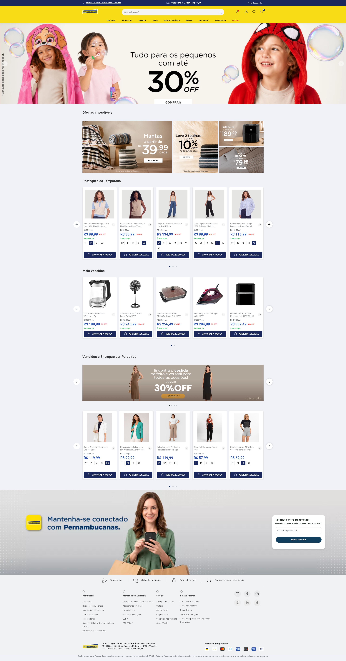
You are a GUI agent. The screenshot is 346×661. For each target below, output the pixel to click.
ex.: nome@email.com (287, 530)
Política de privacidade (190, 602)
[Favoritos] (254, 11)
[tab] (166, 102)
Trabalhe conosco (90, 614)
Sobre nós (87, 602)
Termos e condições (189, 614)
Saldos (235, 20)
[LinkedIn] (247, 602)
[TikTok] (257, 602)
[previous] (76, 224)
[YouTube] (257, 593)
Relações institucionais (92, 606)
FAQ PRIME (128, 623)
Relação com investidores (93, 631)
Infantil (142, 20)
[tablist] (173, 265)
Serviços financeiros (165, 602)
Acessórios (220, 20)
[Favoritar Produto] (113, 224)
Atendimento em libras (132, 606)
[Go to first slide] (341, 63)
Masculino (127, 20)
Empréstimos (162, 614)
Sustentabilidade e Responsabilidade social (98, 625)
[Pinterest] (237, 602)
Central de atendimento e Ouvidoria (138, 602)
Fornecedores (88, 619)
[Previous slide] (5, 63)
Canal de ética (186, 610)
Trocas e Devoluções (132, 614)
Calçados (203, 20)
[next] (269, 224)
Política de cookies (188, 606)
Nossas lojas (129, 610)
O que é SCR (161, 623)
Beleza (189, 20)
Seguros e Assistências (166, 619)
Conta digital (161, 610)
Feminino (111, 20)
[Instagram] (237, 593)
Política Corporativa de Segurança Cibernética (195, 620)
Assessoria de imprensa (93, 610)
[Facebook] (247, 593)
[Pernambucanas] (90, 11)
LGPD (125, 619)
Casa (155, 20)
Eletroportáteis (172, 20)
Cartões (159, 606)
